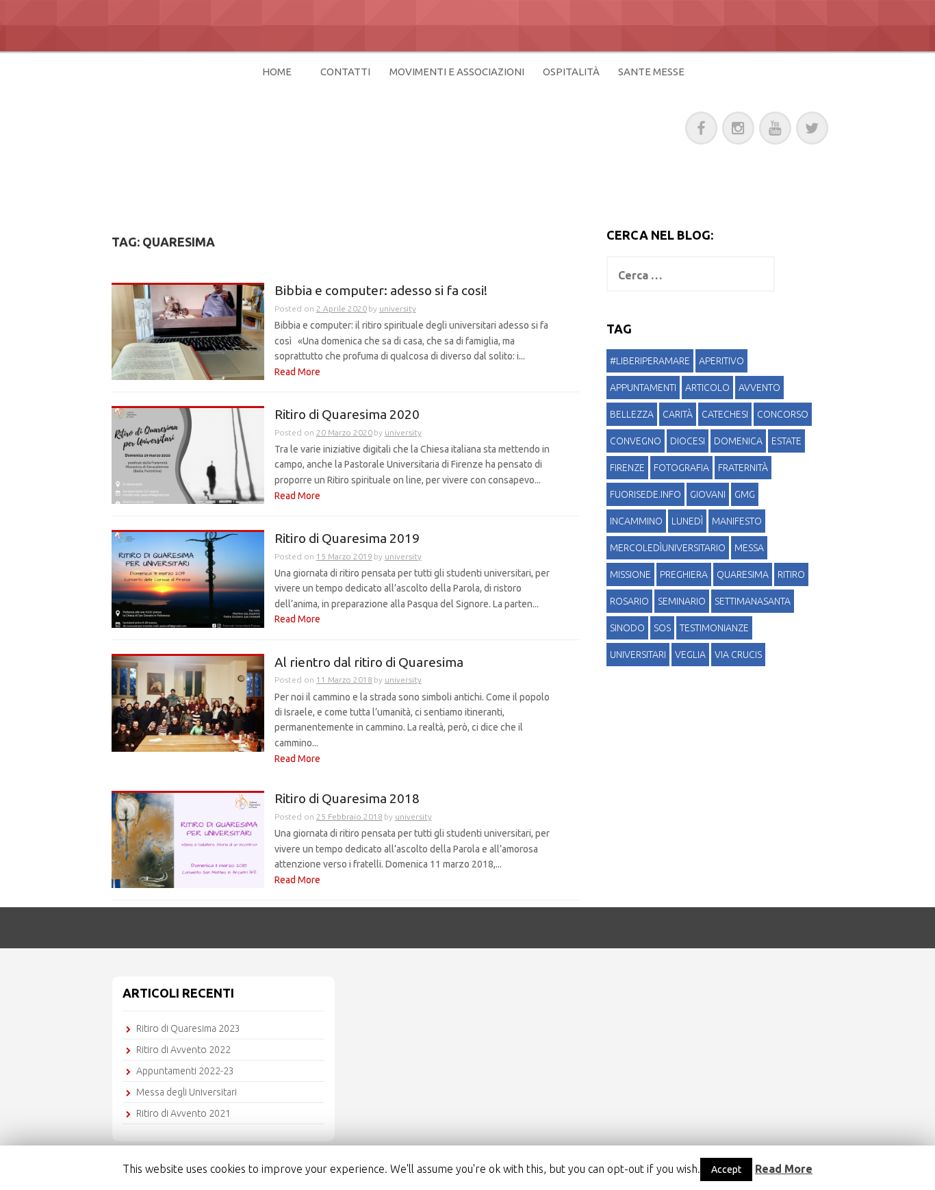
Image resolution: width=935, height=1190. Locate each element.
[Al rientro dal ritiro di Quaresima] (188, 702)
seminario (682, 601)
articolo (707, 387)
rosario (629, 601)
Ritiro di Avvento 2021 (183, 1113)
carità (678, 414)
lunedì (687, 521)
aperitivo (721, 360)
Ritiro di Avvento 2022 (183, 1049)
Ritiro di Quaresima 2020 (347, 414)
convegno (635, 440)
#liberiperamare (650, 360)
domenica (738, 440)
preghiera (684, 574)
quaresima (743, 574)
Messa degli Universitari (186, 1092)
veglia (690, 654)
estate (786, 440)
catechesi (725, 414)
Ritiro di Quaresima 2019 (347, 538)
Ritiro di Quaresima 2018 (347, 799)
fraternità (743, 467)
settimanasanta (753, 601)
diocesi (687, 440)
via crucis (738, 654)
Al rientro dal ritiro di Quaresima (368, 662)
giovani (708, 494)
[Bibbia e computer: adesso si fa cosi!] (188, 331)
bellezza (632, 414)
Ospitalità (571, 71)
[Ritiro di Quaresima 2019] (188, 579)
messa (749, 547)
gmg (744, 494)
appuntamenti (643, 387)
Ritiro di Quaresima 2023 (188, 1028)
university (397, 308)
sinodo (627, 627)
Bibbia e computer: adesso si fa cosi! (380, 290)
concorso (782, 414)
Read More (297, 371)
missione (630, 574)
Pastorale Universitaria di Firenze (339, 125)
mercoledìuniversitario (668, 547)
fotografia (681, 467)
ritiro (791, 574)
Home (277, 71)
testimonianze (714, 627)
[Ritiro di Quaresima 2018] (188, 839)
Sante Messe (651, 71)
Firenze (627, 467)
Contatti (345, 71)
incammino (636, 521)
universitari (638, 654)
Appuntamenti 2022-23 (185, 1070)
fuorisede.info (645, 494)
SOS (662, 627)
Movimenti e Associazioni (456, 71)
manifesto (737, 521)
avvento (759, 387)
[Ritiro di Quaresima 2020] (188, 455)
